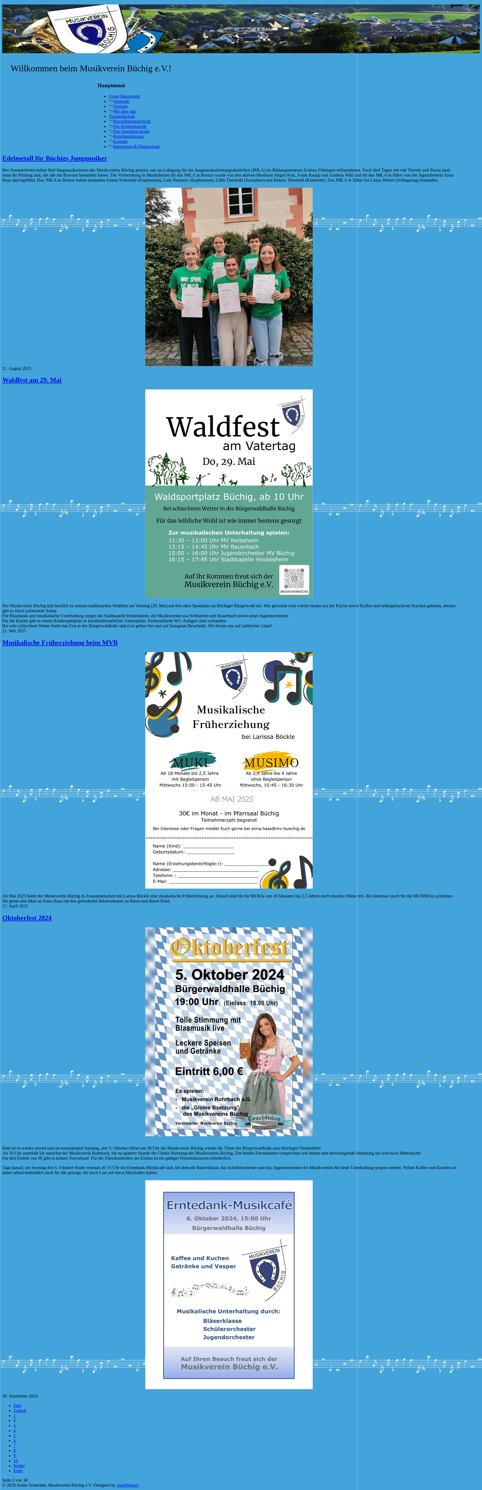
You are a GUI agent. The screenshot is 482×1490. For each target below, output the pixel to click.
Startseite (121, 101)
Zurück (19, 1410)
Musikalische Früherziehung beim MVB (60, 642)
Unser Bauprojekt (124, 96)
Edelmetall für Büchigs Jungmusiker (54, 158)
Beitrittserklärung (128, 136)
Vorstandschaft (122, 116)
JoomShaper (128, 1485)
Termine (120, 106)
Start (17, 1405)
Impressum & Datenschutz (136, 146)
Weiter (19, 1465)
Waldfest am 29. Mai (32, 380)
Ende (18, 1470)
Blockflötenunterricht (132, 121)
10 (15, 1460)
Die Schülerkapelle (130, 126)
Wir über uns (124, 111)
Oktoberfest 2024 (27, 917)
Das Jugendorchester (131, 131)
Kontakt (120, 141)
